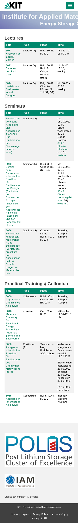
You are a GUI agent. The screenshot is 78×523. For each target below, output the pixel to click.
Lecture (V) (29, 50)
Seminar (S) (30, 118)
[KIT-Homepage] (13, 5)
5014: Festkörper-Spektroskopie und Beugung (13, 89)
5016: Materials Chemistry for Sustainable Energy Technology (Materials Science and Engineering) (13, 325)
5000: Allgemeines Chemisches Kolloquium (13, 301)
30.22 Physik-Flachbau (63, 146)
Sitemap (35, 518)
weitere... (63, 155)
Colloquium (29, 296)
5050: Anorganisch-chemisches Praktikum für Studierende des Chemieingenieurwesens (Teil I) (13, 358)
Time (61, 44)
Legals (25, 514)
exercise (28, 311)
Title (8, 44)
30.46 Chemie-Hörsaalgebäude (65, 196)
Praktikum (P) (28, 346)
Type (26, 44)
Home (14, 514)
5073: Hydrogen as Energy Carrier (13, 55)
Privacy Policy (40, 514)
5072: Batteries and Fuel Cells (11, 70)
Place (43, 44)
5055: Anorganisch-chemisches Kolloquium (13, 400)
